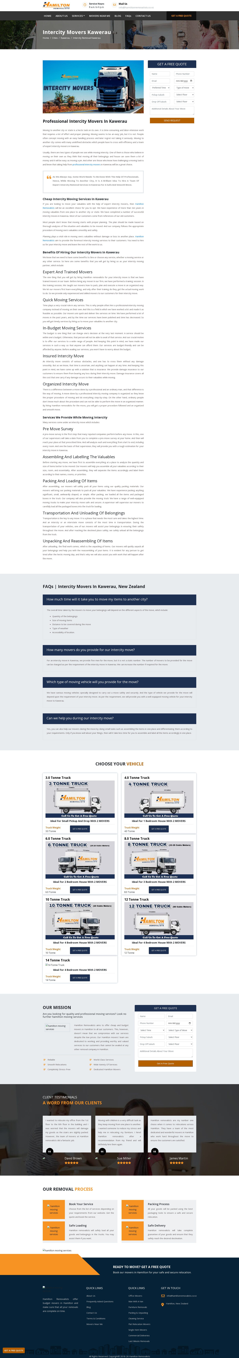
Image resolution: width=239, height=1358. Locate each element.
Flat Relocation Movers (139, 1324)
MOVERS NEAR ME (99, 15)
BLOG (118, 15)
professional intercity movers (87, 164)
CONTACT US (143, 15)
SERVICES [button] (77, 15)
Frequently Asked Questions (99, 1301)
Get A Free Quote (165, 1063)
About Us (90, 1295)
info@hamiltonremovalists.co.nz (182, 1295)
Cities (55, 37)
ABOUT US (62, 15)
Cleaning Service (136, 1318)
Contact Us (91, 1312)
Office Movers (135, 1295)
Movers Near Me (94, 1324)
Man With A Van (135, 1301)
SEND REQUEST (172, 120)
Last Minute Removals (139, 1341)
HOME (48, 15)
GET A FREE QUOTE (181, 15)
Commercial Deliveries (139, 1335)
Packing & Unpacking (138, 1312)
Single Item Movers (137, 1329)
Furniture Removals (137, 1307)
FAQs (128, 15)
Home (46, 37)
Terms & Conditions (95, 1318)
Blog (88, 1307)
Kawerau (65, 37)
